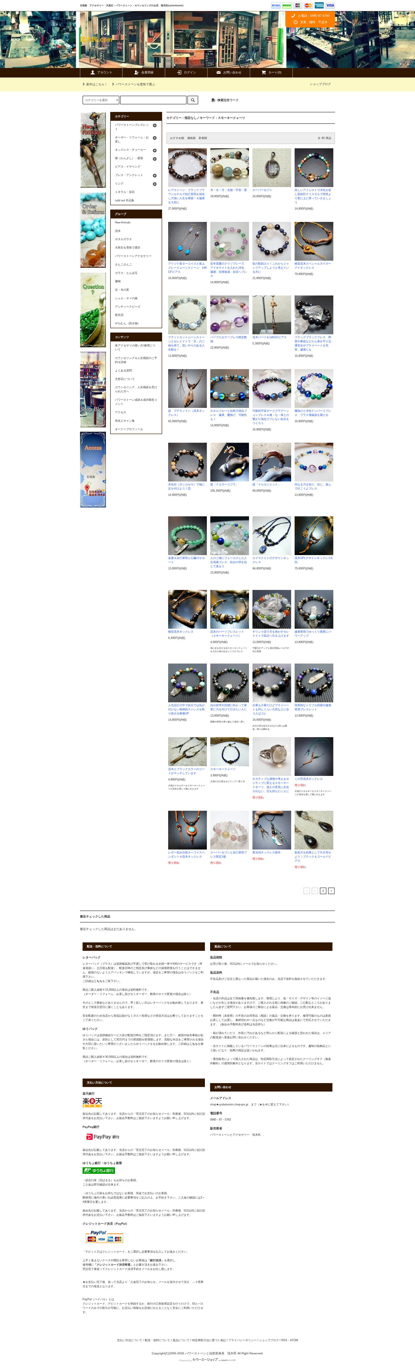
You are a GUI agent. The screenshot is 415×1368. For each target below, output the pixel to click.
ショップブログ (320, 84)
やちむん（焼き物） (127, 323)
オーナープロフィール (129, 429)
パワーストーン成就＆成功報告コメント (136, 401)
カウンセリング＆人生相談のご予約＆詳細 (136, 360)
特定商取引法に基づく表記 (209, 1340)
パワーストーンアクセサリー (133, 256)
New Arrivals (123, 222)
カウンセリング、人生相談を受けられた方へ (136, 389)
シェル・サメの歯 (126, 298)
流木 (118, 231)
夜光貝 (119, 315)
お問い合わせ (232, 72)
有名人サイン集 (125, 420)
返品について (181, 1340)
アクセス (120, 412)
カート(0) (274, 72)
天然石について (125, 379)
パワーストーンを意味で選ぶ (135, 84)
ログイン (190, 72)
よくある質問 (123, 370)
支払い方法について (129, 1340)
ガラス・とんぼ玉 (126, 273)
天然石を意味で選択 (127, 247)
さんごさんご (123, 264)
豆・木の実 (122, 289)
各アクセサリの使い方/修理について (135, 347)
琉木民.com (96, 39)
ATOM (294, 1340)
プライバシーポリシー (242, 1340)
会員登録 (147, 72)
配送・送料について (157, 1340)
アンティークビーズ (127, 306)
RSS (284, 1340)
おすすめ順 (177, 138)
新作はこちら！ (96, 84)
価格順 (191, 138)
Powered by (185, 1360)
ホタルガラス (123, 239)
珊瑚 (118, 281)
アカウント (104, 72)
